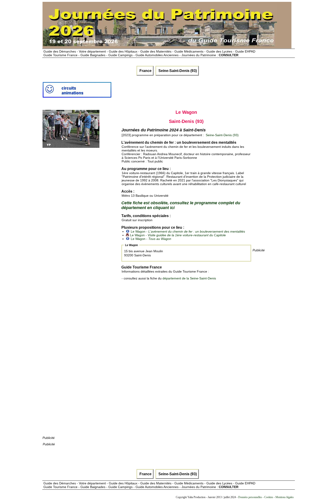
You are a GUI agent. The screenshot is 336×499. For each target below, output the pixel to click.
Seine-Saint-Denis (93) (177, 71)
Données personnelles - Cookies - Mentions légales (266, 497)
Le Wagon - (188, 231)
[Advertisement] (195, 91)
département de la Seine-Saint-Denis (189, 278)
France (145, 71)
